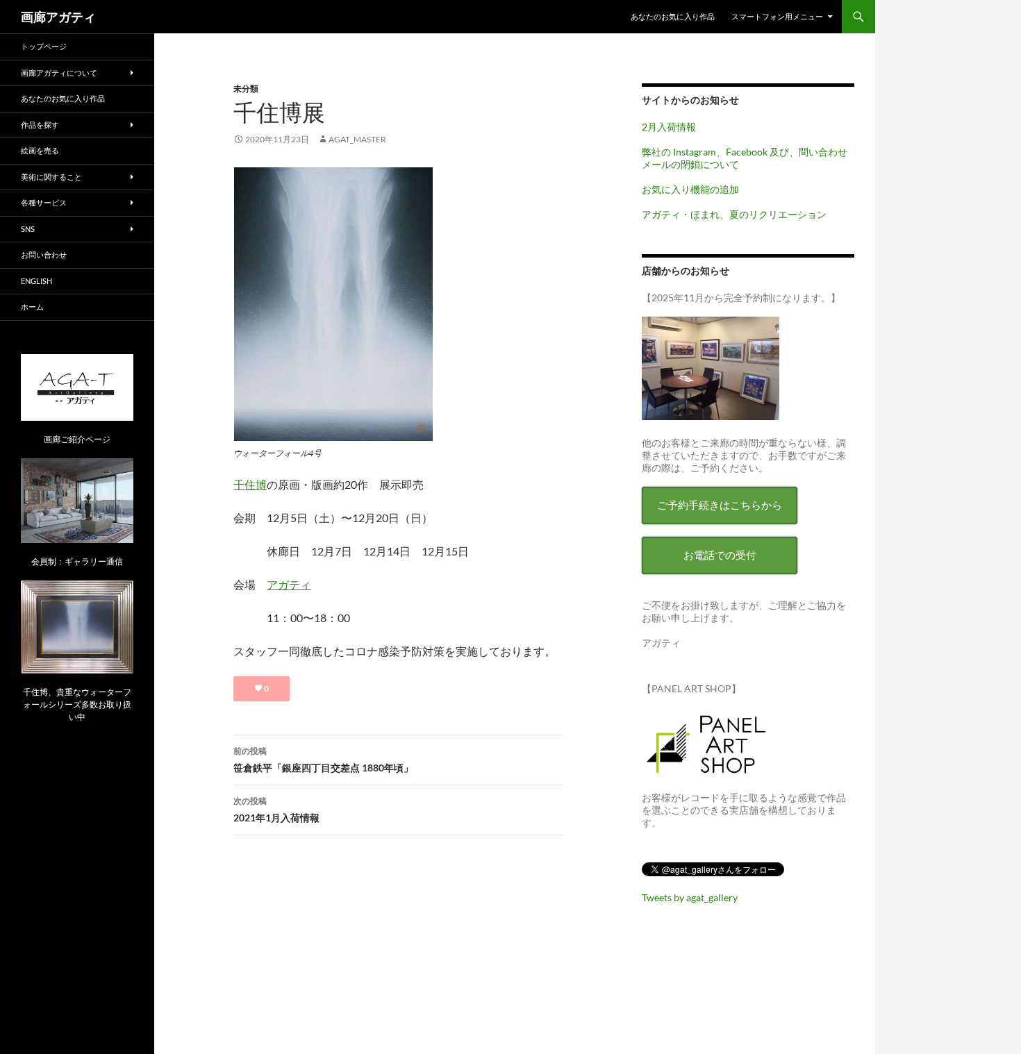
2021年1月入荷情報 (276, 809)
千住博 (250, 484)
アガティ (289, 584)
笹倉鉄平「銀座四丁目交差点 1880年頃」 (323, 759)
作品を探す (40, 124)
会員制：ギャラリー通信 (77, 561)
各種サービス (44, 202)
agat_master (357, 139)
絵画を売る (40, 150)
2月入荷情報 (669, 127)
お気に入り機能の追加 (690, 189)
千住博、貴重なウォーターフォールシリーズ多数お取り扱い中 (77, 704)
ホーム (32, 306)
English (36, 280)
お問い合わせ (44, 254)
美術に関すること (51, 176)
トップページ (44, 46)
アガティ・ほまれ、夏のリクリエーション (734, 214)
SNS (28, 228)
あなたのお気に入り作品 (673, 16)
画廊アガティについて (59, 72)
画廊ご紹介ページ (77, 439)
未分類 (245, 88)
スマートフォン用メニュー (777, 16)
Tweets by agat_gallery (690, 897)
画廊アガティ (58, 16)
